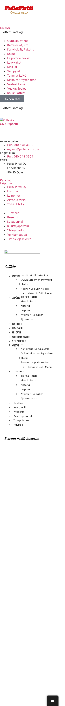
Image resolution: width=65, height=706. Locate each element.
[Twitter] (34, 129)
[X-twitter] (41, 450)
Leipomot (26, 310)
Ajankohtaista (29, 319)
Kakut (11, 54)
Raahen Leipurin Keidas (35, 289)
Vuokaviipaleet (17, 88)
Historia (25, 306)
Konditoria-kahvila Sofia (35, 275)
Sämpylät (13, 71)
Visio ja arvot (28, 301)
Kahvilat (5, 180)
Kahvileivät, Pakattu (20, 49)
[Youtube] (24, 129)
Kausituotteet (16, 93)
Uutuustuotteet (17, 41)
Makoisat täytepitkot (21, 80)
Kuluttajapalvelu (21, 337)
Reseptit (16, 332)
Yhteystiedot (21, 420)
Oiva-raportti (9, 124)
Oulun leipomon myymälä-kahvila (36, 282)
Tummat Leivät (17, 75)
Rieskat (12, 67)
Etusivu (5, 28)
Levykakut (14, 62)
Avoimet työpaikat (32, 315)
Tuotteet (17, 324)
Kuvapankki (17, 328)
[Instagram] (4, 129)
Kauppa (18, 424)
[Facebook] (14, 129)
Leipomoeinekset (19, 58)
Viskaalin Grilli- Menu (40, 293)
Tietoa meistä (29, 297)
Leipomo (6, 183)
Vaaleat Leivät (17, 84)
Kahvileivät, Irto (18, 45)
